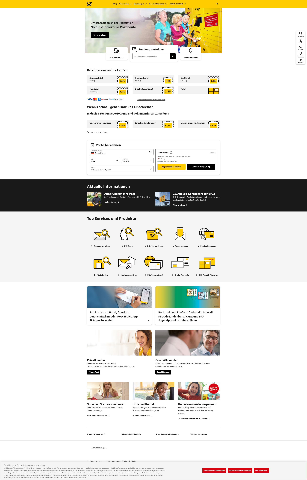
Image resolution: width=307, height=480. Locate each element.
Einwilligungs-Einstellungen (214, 470)
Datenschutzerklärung (70, 477)
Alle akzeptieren (261, 470)
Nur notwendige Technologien (240, 470)
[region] (153, 471)
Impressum (82, 477)
